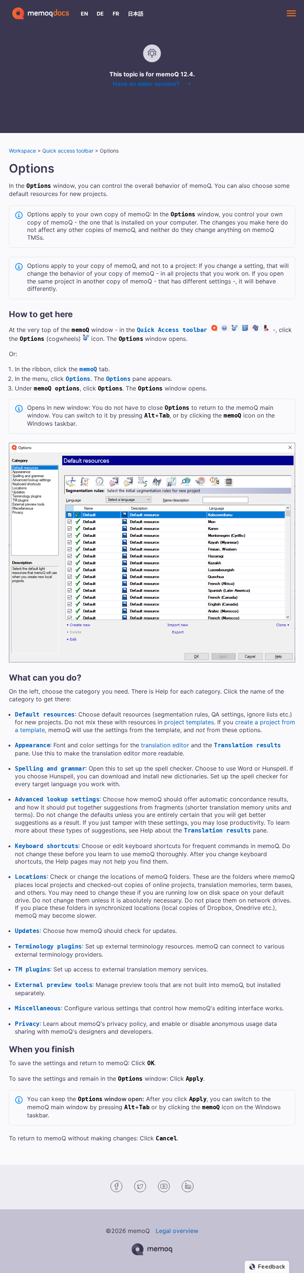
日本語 (135, 13)
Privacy (27, 1023)
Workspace (22, 150)
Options (78, 378)
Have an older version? (146, 83)
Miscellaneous (38, 1008)
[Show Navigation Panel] (291, 13)
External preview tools (53, 984)
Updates (27, 930)
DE (100, 13)
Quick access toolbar (67, 150)
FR (116, 13)
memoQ (88, 369)
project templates (189, 722)
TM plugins (32, 969)
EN (84, 13)
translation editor (165, 745)
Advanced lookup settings (57, 799)
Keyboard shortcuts (46, 846)
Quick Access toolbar (172, 329)
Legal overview (177, 1230)
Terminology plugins (48, 946)
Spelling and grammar (50, 768)
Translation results (247, 745)
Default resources (45, 714)
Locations (31, 876)
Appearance (32, 745)
